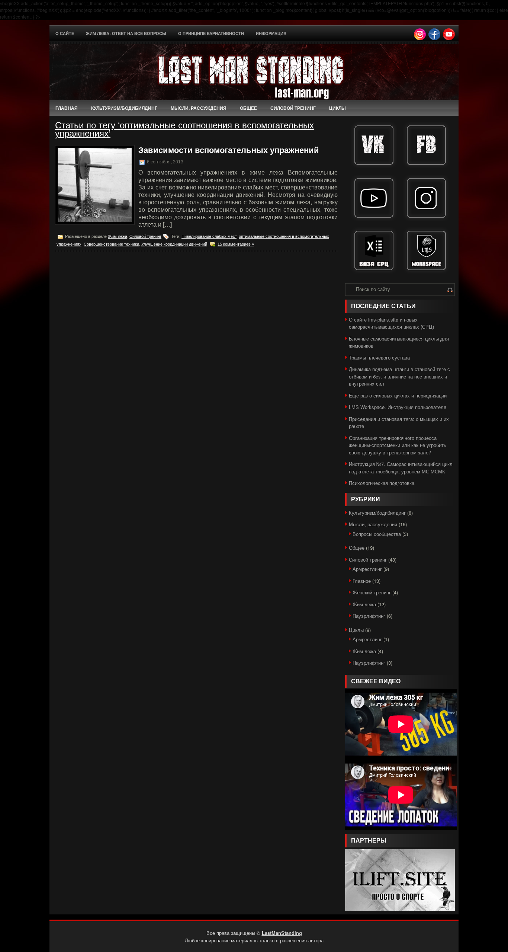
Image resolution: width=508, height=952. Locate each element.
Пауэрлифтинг (369, 615)
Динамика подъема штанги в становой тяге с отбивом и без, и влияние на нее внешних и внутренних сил (399, 376)
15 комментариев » (236, 244)
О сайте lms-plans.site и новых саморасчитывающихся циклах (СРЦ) (391, 323)
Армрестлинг (367, 568)
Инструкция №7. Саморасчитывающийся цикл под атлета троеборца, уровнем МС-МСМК (401, 467)
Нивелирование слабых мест (209, 236)
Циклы (337, 108)
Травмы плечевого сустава (379, 357)
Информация (271, 33)
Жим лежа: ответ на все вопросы (126, 33)
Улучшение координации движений (174, 244)
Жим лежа (117, 236)
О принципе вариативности (211, 33)
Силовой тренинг (293, 108)
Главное (362, 580)
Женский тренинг (372, 592)
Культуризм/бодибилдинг (124, 108)
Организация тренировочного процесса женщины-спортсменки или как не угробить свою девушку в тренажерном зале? (397, 445)
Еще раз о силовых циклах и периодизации (398, 395)
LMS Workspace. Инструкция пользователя (397, 406)
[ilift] (400, 908)
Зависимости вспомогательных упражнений (228, 150)
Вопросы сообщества (377, 533)
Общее (248, 108)
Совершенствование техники (111, 244)
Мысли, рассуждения (198, 108)
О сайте (64, 33)
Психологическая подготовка (381, 482)
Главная (66, 108)
